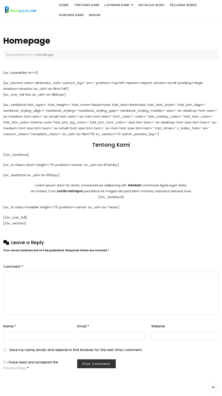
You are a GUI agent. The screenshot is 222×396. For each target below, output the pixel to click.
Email (83, 326)
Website (158, 326)
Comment (13, 266)
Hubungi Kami (71, 15)
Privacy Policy (15, 368)
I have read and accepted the (30, 365)
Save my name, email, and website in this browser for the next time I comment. (75, 350)
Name (9, 326)
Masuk (95, 15)
